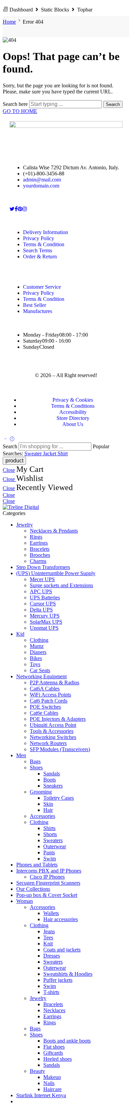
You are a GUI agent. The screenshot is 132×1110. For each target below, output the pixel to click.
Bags (35, 761)
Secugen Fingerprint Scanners (48, 883)
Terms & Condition (43, 244)
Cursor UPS (43, 603)
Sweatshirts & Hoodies (67, 974)
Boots (49, 779)
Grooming (41, 792)
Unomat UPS (44, 628)
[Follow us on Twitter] (12, 209)
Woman (24, 901)
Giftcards (53, 1053)
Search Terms (37, 250)
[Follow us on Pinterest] (20, 209)
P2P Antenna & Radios (54, 682)
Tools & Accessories (51, 731)
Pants (49, 852)
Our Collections (33, 889)
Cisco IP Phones (47, 877)
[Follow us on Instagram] (24, 209)
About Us (72, 424)
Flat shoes (54, 1047)
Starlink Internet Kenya (41, 1095)
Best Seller (34, 305)
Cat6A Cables (45, 688)
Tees (48, 937)
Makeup (52, 1077)
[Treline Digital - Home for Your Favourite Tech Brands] (21, 507)
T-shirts (51, 992)
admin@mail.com (42, 179)
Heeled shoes (57, 1059)
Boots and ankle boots (67, 1041)
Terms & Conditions (72, 406)
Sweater (33, 453)
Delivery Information (45, 232)
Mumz (37, 646)
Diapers (38, 652)
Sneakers (53, 786)
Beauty (37, 1071)
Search (113, 104)
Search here (16, 104)
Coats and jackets (62, 949)
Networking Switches (53, 737)
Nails (48, 1083)
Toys (35, 664)
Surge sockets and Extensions (61, 585)
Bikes (36, 658)
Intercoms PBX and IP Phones (48, 871)
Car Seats (40, 670)
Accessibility (73, 412)
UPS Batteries (45, 597)
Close (9, 470)
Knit (48, 943)
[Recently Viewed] (12, 439)
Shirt (63, 453)
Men (21, 755)
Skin (48, 804)
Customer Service (42, 287)
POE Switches (45, 707)
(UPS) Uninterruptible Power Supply (55, 573)
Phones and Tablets (37, 864)
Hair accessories (60, 919)
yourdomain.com (41, 186)
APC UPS (41, 591)
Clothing (39, 640)
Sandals (51, 773)
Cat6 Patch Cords (48, 701)
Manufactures (37, 311)
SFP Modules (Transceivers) (60, 749)
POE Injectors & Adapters (58, 719)
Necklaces (54, 1010)
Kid (20, 634)
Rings (36, 537)
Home (9, 22)
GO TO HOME (20, 111)
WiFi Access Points (50, 695)
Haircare (52, 1089)
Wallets (51, 913)
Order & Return (40, 256)
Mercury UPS (45, 616)
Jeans (49, 931)
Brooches (40, 555)
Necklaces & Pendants (54, 531)
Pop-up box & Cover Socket (46, 895)
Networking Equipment (41, 676)
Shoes (36, 767)
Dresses (51, 956)
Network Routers (48, 743)
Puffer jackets (57, 980)
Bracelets (39, 549)
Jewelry (24, 525)
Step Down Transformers (43, 567)
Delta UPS (41, 610)
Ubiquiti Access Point (53, 725)
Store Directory (73, 418)
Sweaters (53, 840)
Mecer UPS (42, 579)
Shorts (50, 834)
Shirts (49, 828)
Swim (49, 858)
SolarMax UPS (46, 622)
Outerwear (54, 846)
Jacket (50, 453)
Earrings (39, 543)
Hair (48, 810)
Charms (38, 561)
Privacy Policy (38, 238)
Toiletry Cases (58, 798)
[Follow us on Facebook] (16, 209)
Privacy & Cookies (72, 400)
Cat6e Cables (44, 713)
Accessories (42, 816)
